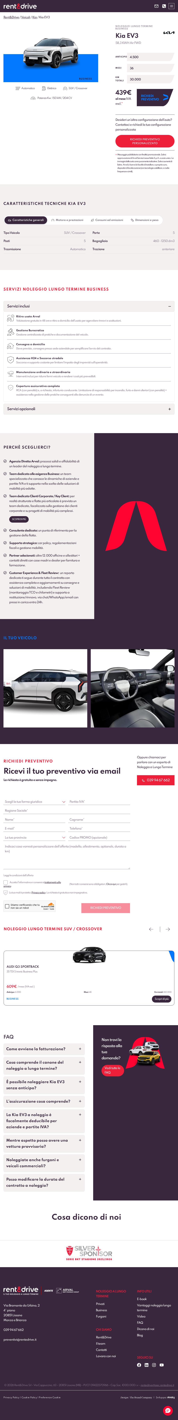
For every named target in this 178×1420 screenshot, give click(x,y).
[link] (102, 688)
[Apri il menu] (171, 6)
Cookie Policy (29, 1397)
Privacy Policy (11, 1397)
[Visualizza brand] (169, 32)
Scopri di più (19, 519)
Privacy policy (38, 892)
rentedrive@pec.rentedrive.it (157, 1385)
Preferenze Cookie (50, 1397)
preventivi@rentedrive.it (19, 1339)
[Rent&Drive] (20, 1288)
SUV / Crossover (78, 88)
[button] (89, 306)
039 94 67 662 (13, 1330)
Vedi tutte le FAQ (112, 1070)
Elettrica (51, 88)
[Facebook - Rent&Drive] (139, 1365)
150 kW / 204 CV (62, 98)
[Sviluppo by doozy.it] (171, 1399)
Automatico (28, 88)
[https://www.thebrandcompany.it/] (136, 1399)
